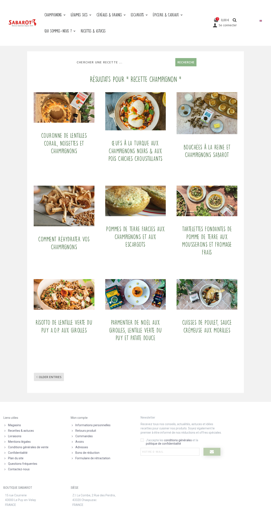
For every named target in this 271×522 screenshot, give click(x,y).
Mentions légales (19, 441)
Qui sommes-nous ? (58, 31)
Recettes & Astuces (93, 31)
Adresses (81, 447)
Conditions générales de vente (28, 447)
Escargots (137, 15)
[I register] (211, 452)
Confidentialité (18, 452)
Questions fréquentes (22, 463)
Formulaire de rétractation (92, 458)
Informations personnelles (93, 425)
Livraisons (14, 436)
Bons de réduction (87, 452)
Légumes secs (79, 15)
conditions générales (178, 440)
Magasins (14, 425)
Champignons (53, 15)
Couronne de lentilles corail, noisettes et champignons (64, 143)
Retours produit (85, 430)
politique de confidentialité (163, 443)
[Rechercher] (234, 20)
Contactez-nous (19, 469)
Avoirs (79, 441)
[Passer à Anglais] (260, 20)
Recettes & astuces (21, 430)
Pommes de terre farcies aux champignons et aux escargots (135, 237)
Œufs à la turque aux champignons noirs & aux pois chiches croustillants (135, 151)
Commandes (84, 436)
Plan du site (16, 458)
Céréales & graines (109, 15)
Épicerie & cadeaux (166, 15)
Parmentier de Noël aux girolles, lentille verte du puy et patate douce (135, 330)
